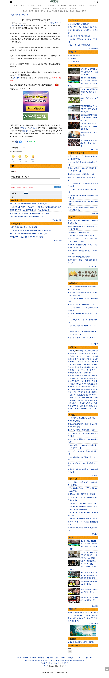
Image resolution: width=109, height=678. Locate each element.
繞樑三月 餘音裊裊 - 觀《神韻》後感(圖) (23, 227)
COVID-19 (74, 353)
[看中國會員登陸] (36, 116)
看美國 (37, 11)
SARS (75, 395)
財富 (88, 381)
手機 (74, 408)
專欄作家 (46, 8)
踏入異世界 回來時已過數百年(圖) (79, 36)
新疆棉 (70, 359)
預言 (78, 408)
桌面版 (19, 658)
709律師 (72, 389)
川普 (86, 351)
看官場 (31, 11)
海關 (87, 397)
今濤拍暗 (76, 612)
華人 (73, 397)
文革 (94, 408)
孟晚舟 (94, 364)
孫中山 (77, 403)
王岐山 (89, 364)
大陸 (76, 386)
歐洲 (63, 663)
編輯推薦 (82, 5)
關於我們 (33, 658)
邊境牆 (73, 367)
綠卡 (74, 400)
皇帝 (78, 406)
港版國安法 (75, 362)
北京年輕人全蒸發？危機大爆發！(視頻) (81, 174)
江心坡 (70, 395)
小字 (59, 23)
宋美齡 (87, 403)
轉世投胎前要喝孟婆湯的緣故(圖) (79, 257)
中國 (20, 25)
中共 (76, 364)
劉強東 (84, 384)
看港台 (42, 11)
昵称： (13, 171)
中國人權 (91, 642)
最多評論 (72, 5)
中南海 (82, 370)
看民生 (48, 11)
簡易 (81, 612)
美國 (81, 367)
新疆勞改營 (81, 395)
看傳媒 (62, 660)
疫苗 (88, 362)
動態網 (78, 660)
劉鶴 (92, 367)
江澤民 (72, 370)
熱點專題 (36, 8)
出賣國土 (88, 356)
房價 (92, 384)
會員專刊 (73, 8)
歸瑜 (94, 612)
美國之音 (16, 78)
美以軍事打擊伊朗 (74, 55)
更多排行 (95, 534)
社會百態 (84, 642)
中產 (92, 381)
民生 (78, 400)
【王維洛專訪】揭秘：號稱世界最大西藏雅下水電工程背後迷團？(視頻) (88, 575)
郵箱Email (70, 648)
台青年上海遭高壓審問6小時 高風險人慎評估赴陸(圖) (89, 92)
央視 (69, 397)
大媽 (88, 384)
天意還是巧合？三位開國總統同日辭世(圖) (82, 27)
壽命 (90, 408)
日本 (11, 25)
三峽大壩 (95, 356)
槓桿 (74, 378)
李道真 (90, 612)
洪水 (78, 359)
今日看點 (41, 5)
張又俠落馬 (72, 58)
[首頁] (54, 3)
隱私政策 (49, 658)
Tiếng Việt (58, 666)
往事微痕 (88, 359)
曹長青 (73, 621)
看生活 (78, 11)
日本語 (64, 666)
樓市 (81, 381)
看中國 (91, 373)
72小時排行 (62, 5)
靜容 (74, 618)
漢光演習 (82, 353)
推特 (86, 658)
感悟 (71, 408)
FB (82, 375)
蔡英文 (75, 384)
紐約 (52, 663)
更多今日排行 (93, 266)
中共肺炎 (71, 351)
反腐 (79, 373)
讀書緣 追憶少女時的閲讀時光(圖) (79, 45)
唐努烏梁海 (81, 392)
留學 (83, 397)
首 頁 (15, 5)
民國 (95, 400)
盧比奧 (95, 351)
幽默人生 (92, 406)
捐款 (56, 658)
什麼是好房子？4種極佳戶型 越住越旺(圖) (82, 503)
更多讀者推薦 (57, 240)
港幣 (73, 381)
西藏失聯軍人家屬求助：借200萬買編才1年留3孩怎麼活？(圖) (89, 71)
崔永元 (77, 370)
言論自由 (88, 395)
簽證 (94, 397)
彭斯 (78, 367)
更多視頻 (95, 606)
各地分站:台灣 (45, 663)
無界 (82, 660)
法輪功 (81, 389)
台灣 (71, 384)
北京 (79, 384)
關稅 (69, 367)
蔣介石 (82, 403)
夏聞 (74, 615)
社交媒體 (78, 375)
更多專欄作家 (93, 624)
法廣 (73, 375)
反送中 (94, 370)
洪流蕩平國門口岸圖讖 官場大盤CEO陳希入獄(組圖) (89, 143)
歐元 (95, 378)
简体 (95, 2)
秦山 (71, 618)
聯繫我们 (63, 658)
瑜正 (83, 618)
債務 (71, 378)
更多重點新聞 (93, 149)
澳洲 (91, 400)
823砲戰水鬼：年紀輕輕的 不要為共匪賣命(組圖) (26, 237)
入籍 (71, 400)
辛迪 (78, 621)
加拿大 (89, 375)
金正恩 (84, 364)
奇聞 (82, 408)
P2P (79, 386)
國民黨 (87, 353)
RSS (91, 658)
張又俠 (82, 356)
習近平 (77, 356)
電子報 (25, 658)
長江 (74, 359)
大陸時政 (25, 15)
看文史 (72, 11)
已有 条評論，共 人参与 (20, 177)
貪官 (69, 373)
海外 (82, 400)
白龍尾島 (94, 392)
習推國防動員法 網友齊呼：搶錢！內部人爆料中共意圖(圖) (88, 126)
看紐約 (60, 11)
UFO (73, 364)
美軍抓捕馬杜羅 (73, 61)
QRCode (25, 142)
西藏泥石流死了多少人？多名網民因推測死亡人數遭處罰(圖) (88, 109)
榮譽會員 (23, 128)
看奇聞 (84, 11)
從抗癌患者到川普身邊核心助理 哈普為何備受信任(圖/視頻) (89, 117)
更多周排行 (94, 344)
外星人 (86, 408)
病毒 (69, 353)
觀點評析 (78, 642)
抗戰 (73, 403)
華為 (79, 364)
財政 (85, 381)
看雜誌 (51, 660)
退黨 (84, 362)
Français (51, 666)
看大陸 (25, 11)
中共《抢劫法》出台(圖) (76, 241)
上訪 (77, 389)
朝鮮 (85, 375)
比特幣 (91, 378)
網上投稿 (71, 658)
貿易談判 (86, 367)
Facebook (79, 658)
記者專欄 (92, 5)
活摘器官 (94, 389)
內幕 (86, 370)
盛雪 (93, 615)
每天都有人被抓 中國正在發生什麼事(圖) (81, 494)
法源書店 (46, 660)
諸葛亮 (82, 406)
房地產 (77, 381)
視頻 (54, 8)
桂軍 (69, 403)
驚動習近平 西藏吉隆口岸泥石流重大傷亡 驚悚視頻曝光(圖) (30, 210)
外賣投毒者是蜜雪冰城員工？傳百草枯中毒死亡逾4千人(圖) (30, 213)
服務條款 (41, 658)
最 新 (22, 5)
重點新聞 (31, 5)
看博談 (54, 11)
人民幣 (86, 378)
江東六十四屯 (72, 392)
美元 (78, 378)
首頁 (12, 15)
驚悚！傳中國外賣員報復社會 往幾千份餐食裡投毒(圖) (28, 204)
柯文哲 (92, 362)
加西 (66, 663)
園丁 (90, 615)
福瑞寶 (67, 660)
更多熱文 (95, 475)
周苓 (78, 615)
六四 (81, 362)
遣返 (90, 397)
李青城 (79, 618)
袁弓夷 (82, 359)
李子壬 (91, 618)
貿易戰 (72, 356)
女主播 (94, 395)
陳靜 (81, 615)
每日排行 (51, 5)
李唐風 (86, 615)
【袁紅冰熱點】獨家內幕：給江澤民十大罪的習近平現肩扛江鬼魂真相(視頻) (35, 207)
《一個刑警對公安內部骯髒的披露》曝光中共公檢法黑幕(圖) (30, 230)
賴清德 (90, 351)
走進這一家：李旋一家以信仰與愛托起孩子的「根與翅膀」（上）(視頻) (88, 555)
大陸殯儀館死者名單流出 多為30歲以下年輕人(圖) (27, 216)
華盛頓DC (57, 663)
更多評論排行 (57, 220)
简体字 (45, 666)
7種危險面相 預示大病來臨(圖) (78, 232)
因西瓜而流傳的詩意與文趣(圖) (78, 24)
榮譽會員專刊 (75, 20)
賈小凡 (85, 612)
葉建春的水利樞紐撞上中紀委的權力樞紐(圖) (83, 518)
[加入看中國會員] (36, 111)
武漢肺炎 (81, 351)
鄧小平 (92, 403)
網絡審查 (87, 389)
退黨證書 (73, 660)
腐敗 (76, 373)
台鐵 (91, 353)
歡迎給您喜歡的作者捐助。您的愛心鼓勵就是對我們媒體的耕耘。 (32, 85)
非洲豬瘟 (71, 386)
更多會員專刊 (93, 49)
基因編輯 (87, 386)
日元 (69, 381)
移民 (76, 397)
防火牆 (93, 386)
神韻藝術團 (38, 660)
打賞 (51, 23)
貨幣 (81, 378)
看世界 (66, 11)
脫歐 (93, 375)
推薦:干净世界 (29, 660)
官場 (86, 373)
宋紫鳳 (70, 612)
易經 (87, 406)
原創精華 (63, 8)
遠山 (71, 615)
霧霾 (82, 386)
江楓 (86, 618)
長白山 (88, 392)
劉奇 (71, 406)
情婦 (73, 373)
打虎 (83, 373)
